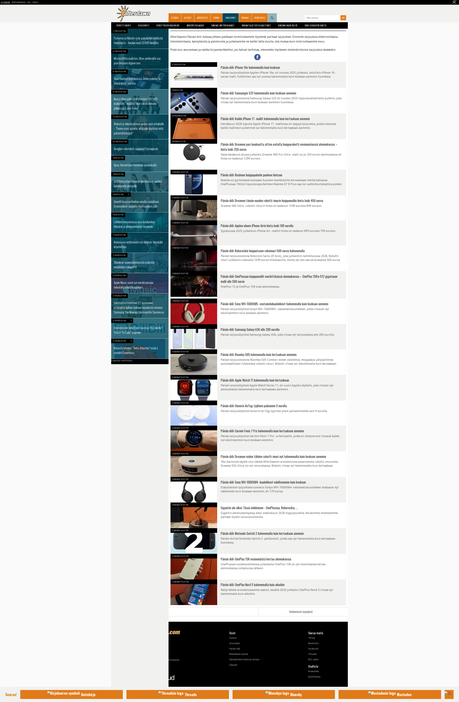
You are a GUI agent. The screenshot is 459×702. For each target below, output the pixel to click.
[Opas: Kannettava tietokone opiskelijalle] (140, 164)
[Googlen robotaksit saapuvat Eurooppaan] (140, 147)
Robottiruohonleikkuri (168, 25)
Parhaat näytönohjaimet (223, 25)
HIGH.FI (35, 2)
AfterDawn (5, 2)
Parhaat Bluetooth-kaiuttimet (256, 25)
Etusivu (175, 17)
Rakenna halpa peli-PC (287, 25)
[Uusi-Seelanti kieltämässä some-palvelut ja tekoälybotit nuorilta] (140, 79)
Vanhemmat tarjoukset (301, 612)
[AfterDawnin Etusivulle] (134, 14)
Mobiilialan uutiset (238, 654)
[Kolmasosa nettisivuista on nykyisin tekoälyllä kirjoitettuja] (140, 243)
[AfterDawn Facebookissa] (301, 18)
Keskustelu (259, 17)
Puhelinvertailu (19, 2)
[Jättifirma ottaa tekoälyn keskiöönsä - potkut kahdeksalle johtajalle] (140, 182)
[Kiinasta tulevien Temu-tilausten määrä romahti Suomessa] (140, 349)
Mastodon (313, 643)
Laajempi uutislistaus (121, 360)
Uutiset (187, 17)
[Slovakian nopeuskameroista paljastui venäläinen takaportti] (140, 263)
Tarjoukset (230, 17)
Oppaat (216, 17)
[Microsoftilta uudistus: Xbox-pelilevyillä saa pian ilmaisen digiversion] (140, 59)
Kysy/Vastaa (314, 676)
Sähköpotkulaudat (195, 25)
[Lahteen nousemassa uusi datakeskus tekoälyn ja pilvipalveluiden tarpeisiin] (140, 222)
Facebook (313, 648)
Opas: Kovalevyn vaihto (315, 25)
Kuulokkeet (143, 25)
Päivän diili (234, 648)
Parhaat (245, 17)
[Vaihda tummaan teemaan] (272, 17)
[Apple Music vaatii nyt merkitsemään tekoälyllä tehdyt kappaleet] (140, 283)
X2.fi (29, 2)
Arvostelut (202, 17)
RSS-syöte (313, 659)
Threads (312, 654)
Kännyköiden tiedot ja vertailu (244, 659)
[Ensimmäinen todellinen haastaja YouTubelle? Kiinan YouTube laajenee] (140, 328)
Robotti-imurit (124, 25)
